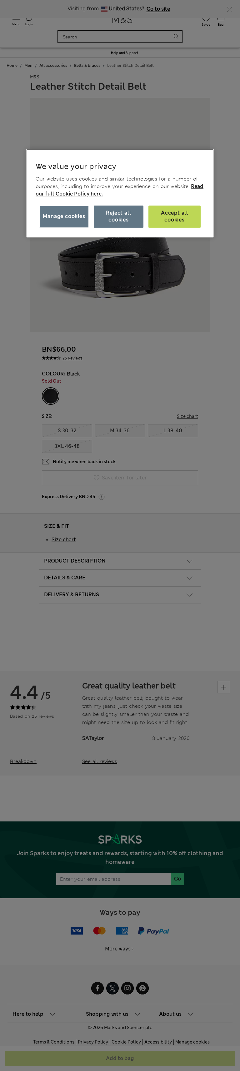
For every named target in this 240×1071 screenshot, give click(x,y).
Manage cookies (64, 216)
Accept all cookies (174, 216)
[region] (120, 193)
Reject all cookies (118, 216)
